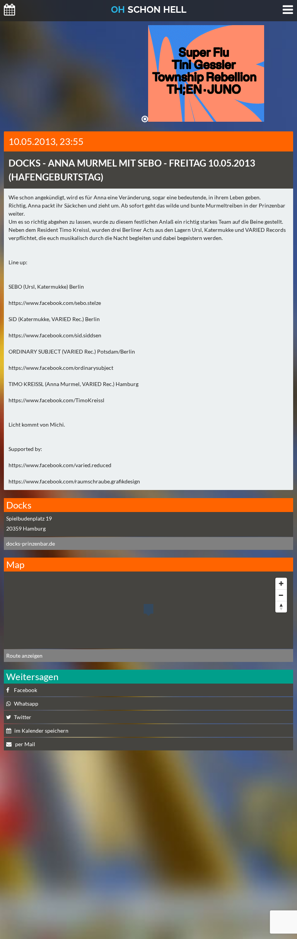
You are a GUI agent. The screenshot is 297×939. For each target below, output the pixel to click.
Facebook (25, 690)
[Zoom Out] (281, 595)
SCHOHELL (148, 9)
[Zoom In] (281, 583)
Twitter (22, 717)
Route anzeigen (24, 655)
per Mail (24, 744)
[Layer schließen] (145, 119)
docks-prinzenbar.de (30, 543)
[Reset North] (281, 606)
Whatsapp (26, 703)
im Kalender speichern (41, 730)
